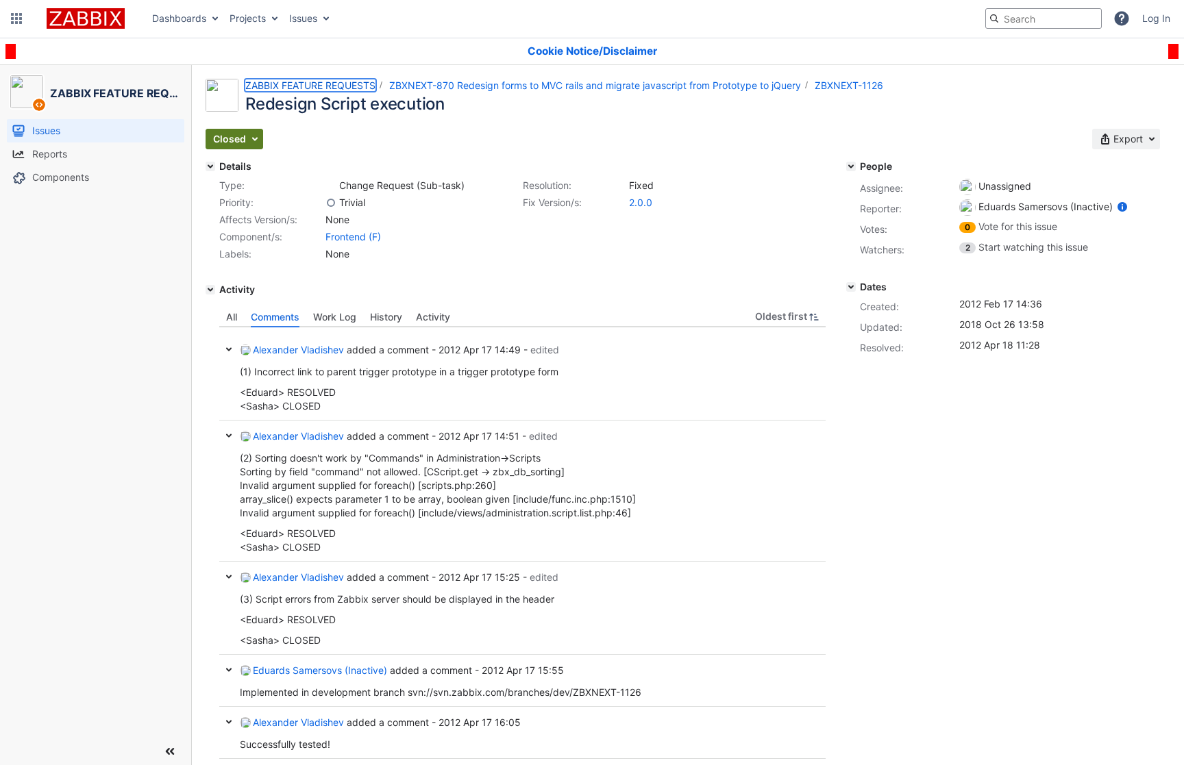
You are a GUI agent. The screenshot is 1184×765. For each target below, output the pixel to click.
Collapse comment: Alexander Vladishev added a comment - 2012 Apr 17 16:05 (228, 721)
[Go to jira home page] (86, 18)
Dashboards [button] (179, 18)
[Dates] (851, 287)
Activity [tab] (433, 317)
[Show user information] (1122, 206)
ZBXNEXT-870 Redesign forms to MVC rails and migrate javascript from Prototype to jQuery (595, 85)
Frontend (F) (353, 236)
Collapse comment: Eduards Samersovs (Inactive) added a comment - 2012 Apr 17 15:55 (228, 669)
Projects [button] (248, 18)
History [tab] (386, 317)
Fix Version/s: (552, 202)
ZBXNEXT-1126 (849, 85)
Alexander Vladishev (298, 349)
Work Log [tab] (334, 317)
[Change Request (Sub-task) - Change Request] (330, 185)
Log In (1156, 18)
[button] (16, 18)
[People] (851, 166)
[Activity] (210, 289)
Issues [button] (303, 18)
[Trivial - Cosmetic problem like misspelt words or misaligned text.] (330, 202)
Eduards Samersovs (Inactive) (320, 670)
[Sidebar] (170, 751)
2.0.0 (640, 202)
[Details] (210, 166)
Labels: (235, 254)
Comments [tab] (275, 317)
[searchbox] (1043, 18)
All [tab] (231, 317)
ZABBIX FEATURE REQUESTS (310, 85)
